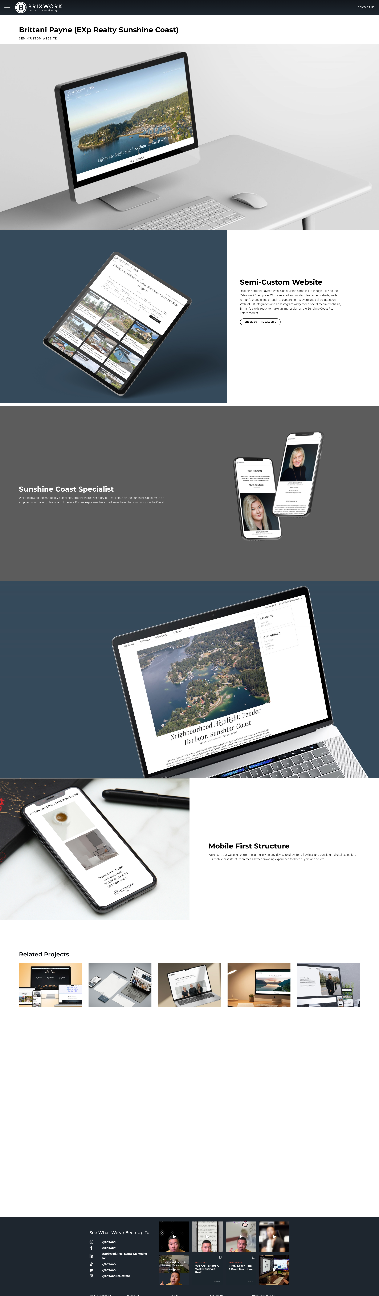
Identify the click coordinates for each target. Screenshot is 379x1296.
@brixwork (109, 1242)
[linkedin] (91, 1256)
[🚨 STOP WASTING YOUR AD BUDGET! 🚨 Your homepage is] (274, 1236)
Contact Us (366, 7)
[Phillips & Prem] (259, 987)
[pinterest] (91, 1276)
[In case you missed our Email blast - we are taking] (207, 1270)
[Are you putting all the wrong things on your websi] (207, 1236)
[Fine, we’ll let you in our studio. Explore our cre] (274, 1270)
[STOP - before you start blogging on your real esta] (241, 1270)
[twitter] (91, 1270)
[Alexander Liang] (328, 987)
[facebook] (91, 1248)
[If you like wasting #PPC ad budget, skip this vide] (174, 1270)
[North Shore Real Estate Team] (189, 987)
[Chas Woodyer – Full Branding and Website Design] (120, 987)
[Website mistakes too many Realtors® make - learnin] (241, 1236)
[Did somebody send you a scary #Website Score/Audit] (174, 1236)
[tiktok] (91, 1264)
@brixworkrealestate (116, 1276)
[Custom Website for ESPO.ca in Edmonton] (50, 987)
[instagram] (91, 1242)
